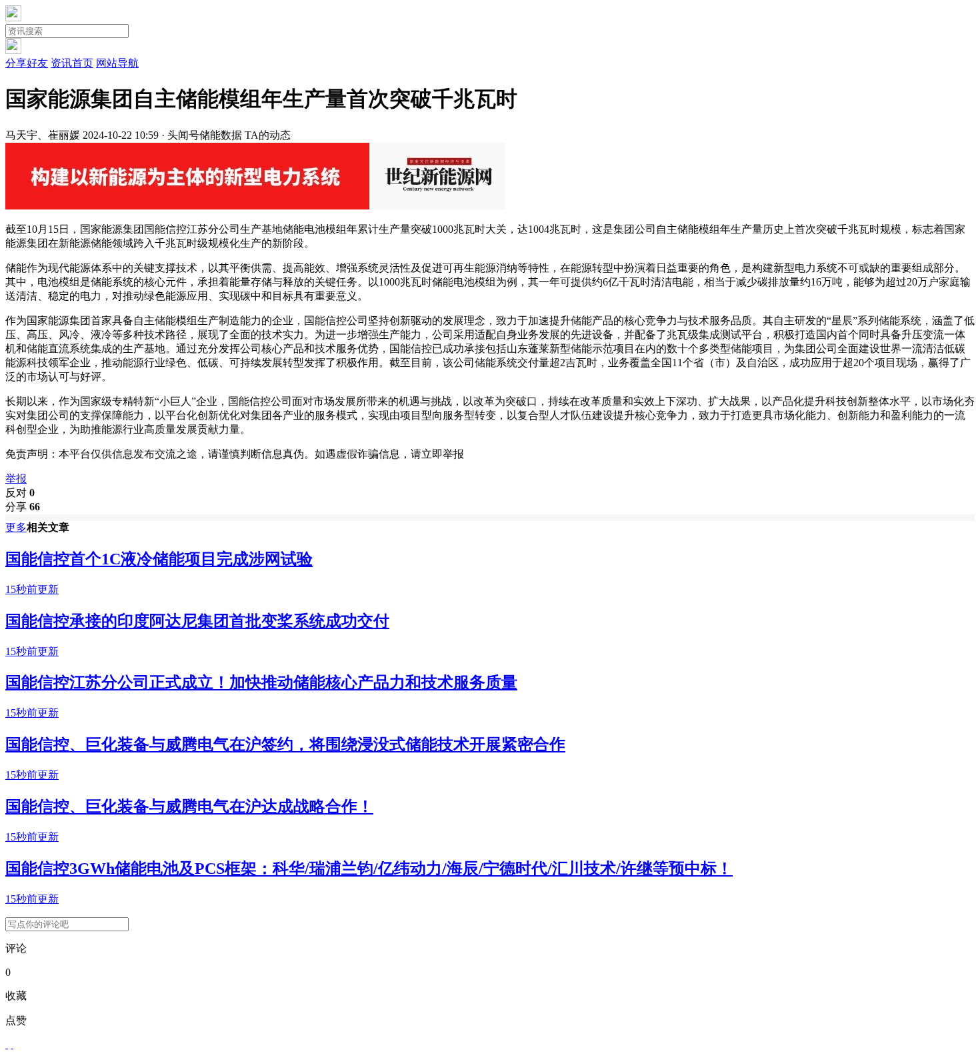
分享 (22, 506)
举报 (16, 478)
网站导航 (117, 63)
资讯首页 (72, 63)
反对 (20, 492)
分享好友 (26, 63)
